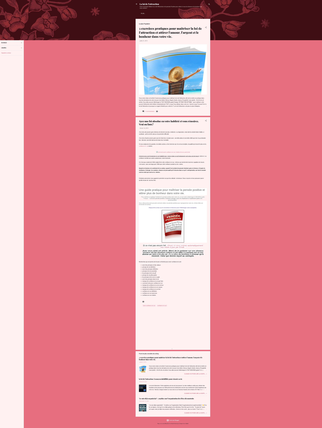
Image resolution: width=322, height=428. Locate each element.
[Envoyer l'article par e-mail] (157, 112)
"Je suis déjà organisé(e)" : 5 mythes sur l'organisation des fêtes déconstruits (166, 399)
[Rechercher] (209, 4)
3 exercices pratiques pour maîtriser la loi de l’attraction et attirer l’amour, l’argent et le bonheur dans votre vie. (170, 32)
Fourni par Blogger (174, 420)
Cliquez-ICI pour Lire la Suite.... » (195, 374)
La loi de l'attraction (149, 4)
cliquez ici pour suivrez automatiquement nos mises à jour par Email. (182, 246)
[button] (206, 27)
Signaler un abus (6, 53)
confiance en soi (143, 146)
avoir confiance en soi (149, 305)
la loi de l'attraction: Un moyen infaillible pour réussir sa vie (160, 379)
